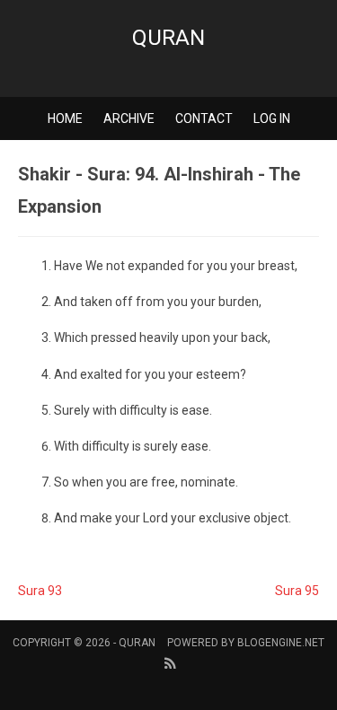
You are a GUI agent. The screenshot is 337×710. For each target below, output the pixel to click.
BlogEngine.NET (280, 642)
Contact (204, 118)
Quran (168, 37)
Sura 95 (297, 590)
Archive (129, 118)
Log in (271, 118)
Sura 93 (40, 590)
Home (65, 118)
